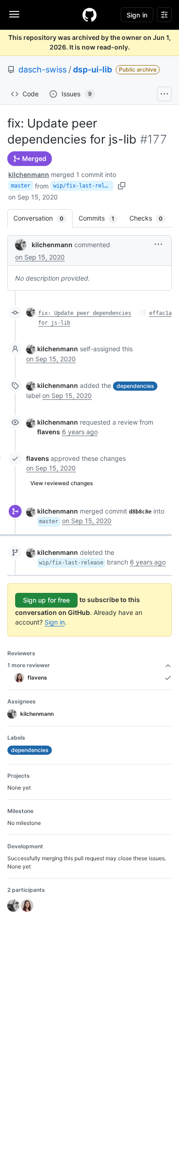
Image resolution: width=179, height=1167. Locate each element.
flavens (37, 458)
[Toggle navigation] (14, 14)
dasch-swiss (42, 69)
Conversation (43, 218)
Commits (100, 218)
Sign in (55, 622)
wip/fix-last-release (83, 186)
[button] (158, 244)
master (20, 186)
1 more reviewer (28, 665)
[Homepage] (89, 14)
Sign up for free (46, 600)
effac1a (160, 313)
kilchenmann (28, 174)
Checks (150, 218)
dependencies (135, 385)
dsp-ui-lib (92, 69)
